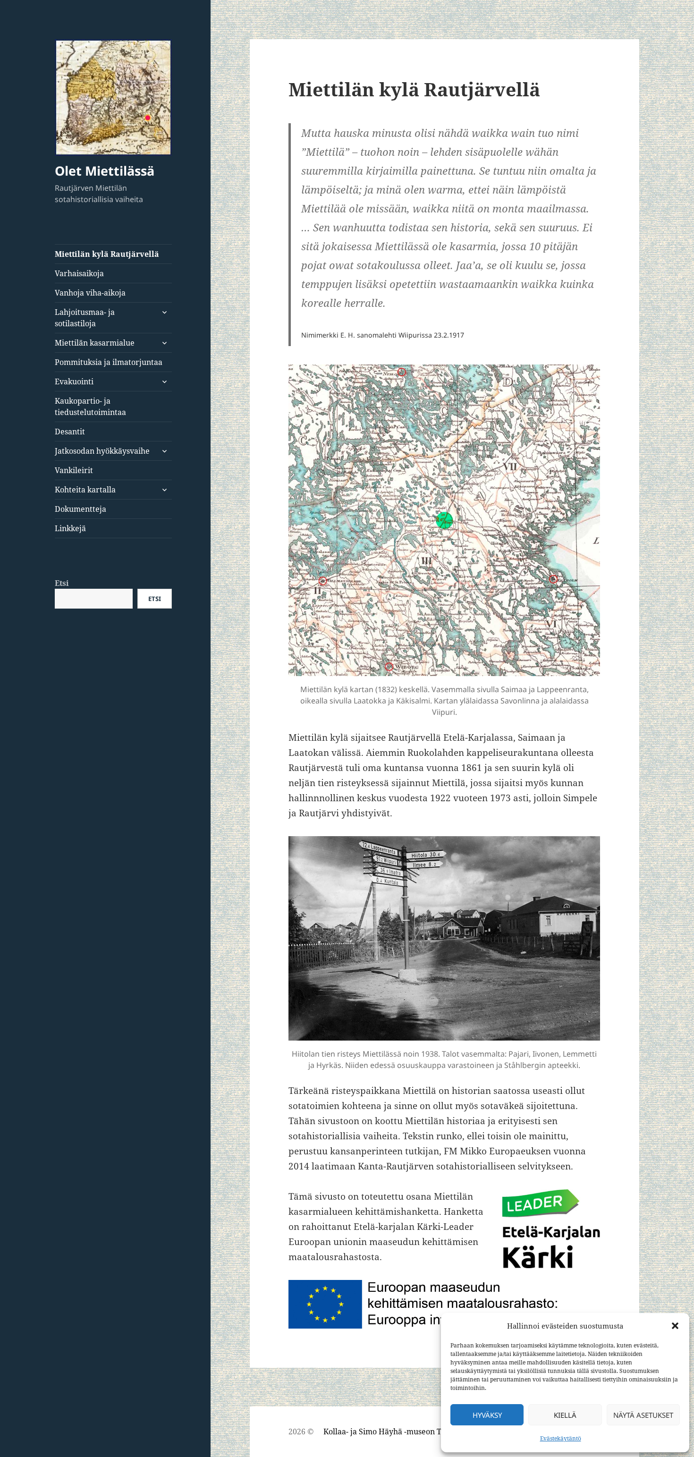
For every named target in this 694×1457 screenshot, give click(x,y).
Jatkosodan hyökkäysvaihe (102, 451)
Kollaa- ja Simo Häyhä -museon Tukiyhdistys (402, 1431)
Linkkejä (70, 528)
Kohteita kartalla (85, 489)
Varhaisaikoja (79, 273)
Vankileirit (74, 470)
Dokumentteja (80, 509)
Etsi (62, 583)
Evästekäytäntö (560, 1438)
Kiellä (565, 1415)
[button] (675, 1325)
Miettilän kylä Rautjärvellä (107, 254)
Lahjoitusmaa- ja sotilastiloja (85, 318)
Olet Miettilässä (104, 170)
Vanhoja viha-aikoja (90, 293)
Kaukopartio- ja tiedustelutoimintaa (90, 406)
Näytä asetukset (643, 1415)
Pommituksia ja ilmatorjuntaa (108, 362)
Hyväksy (487, 1415)
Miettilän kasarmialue (95, 343)
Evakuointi (74, 381)
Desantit (70, 431)
